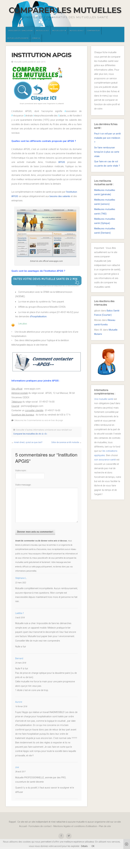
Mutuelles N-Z (77, 30)
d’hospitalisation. (38, 316)
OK (92, 846)
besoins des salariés (60, 196)
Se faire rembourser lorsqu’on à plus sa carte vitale (106, 152)
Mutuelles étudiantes (18, 38)
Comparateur (93, 30)
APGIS (62, 162)
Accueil (23, 826)
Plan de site (105, 826)
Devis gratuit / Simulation (20, 30)
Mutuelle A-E (42, 30)
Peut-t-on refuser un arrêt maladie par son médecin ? (107, 138)
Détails (84, 846)
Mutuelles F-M (59, 30)
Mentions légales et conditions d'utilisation (75, 826)
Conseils (36, 38)
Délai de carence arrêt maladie (65, 442)
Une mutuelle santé (103, 399)
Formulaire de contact (40, 826)
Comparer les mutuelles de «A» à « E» (30, 434)
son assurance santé (105, 459)
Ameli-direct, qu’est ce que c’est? (28, 442)
